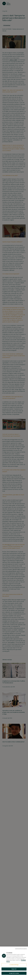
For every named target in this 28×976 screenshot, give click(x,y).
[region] (14, 961)
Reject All (14, 969)
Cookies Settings (13, 964)
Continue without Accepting (21, 948)
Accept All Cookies (14, 973)
